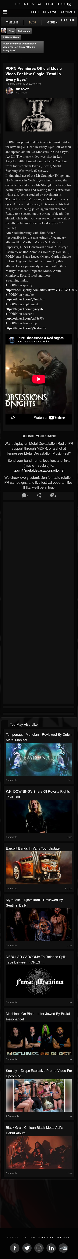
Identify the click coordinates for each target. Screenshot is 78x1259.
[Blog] (4, 58)
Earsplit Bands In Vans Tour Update (33, 848)
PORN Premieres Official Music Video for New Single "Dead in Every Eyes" (20, 47)
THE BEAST (22, 89)
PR (17, 4)
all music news (11, 37)
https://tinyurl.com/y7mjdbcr (25, 299)
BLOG (50, 4)
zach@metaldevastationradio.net (38, 470)
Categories (24, 31)
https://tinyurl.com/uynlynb (24, 308)
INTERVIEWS (32, 4)
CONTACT (68, 12)
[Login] (70, 4)
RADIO (63, 4)
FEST (35, 12)
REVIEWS (50, 12)
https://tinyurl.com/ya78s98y (24, 318)
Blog (11, 31)
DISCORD (68, 20)
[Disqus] (38, 554)
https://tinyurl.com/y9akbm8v (25, 328)
